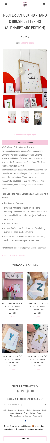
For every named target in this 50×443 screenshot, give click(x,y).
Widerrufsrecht (37, 416)
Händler (28, 410)
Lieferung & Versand (16, 413)
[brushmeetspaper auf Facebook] (18, 391)
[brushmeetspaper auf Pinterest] (22, 391)
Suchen (32, 413)
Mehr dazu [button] (8, 432)
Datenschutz (12, 410)
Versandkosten (27, 43)
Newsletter (21, 410)
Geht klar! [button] (25, 439)
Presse (26, 413)
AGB (5, 410)
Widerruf (39, 413)
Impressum (36, 410)
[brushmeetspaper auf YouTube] (32, 391)
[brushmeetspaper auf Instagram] (27, 391)
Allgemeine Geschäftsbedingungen (20, 416)
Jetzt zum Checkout (25, 142)
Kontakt (44, 410)
